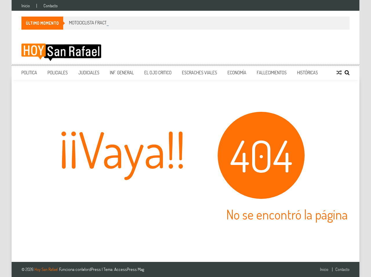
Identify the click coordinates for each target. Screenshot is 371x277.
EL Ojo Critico (158, 72)
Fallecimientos (272, 72)
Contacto (50, 6)
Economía (237, 72)
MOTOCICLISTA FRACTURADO (94, 23)
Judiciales (88, 72)
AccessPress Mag (129, 269)
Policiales (58, 72)
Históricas (307, 72)
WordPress (92, 269)
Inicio (25, 6)
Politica (29, 72)
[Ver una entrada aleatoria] (339, 72)
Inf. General (122, 72)
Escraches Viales (199, 72)
